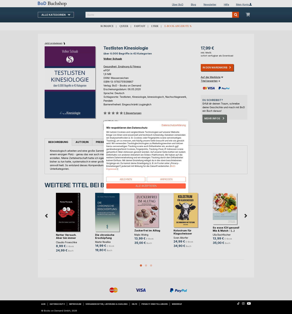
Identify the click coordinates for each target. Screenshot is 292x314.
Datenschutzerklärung (174, 125)
